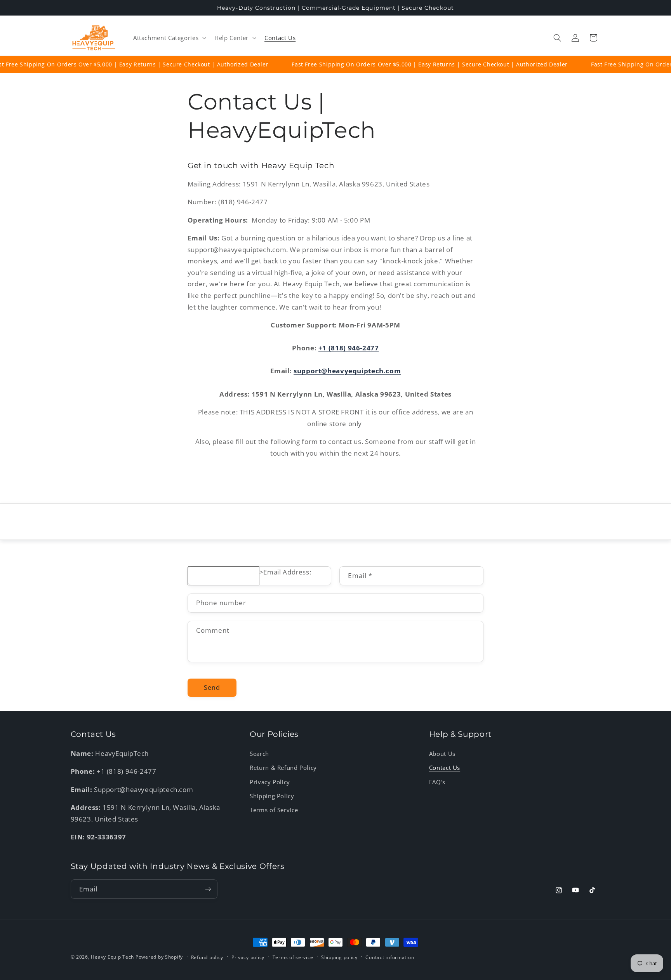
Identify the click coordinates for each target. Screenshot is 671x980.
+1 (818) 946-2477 (348, 347)
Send (212, 687)
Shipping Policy (272, 796)
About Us (442, 753)
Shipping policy (339, 957)
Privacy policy (247, 957)
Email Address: (287, 571)
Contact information (389, 957)
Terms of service (293, 957)
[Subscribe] (208, 888)
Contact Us (444, 767)
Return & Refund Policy (283, 767)
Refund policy (207, 957)
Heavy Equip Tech (112, 957)
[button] (168, 37)
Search (259, 753)
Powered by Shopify (159, 957)
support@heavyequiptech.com (347, 370)
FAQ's (437, 782)
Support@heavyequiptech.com (143, 789)
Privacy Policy (270, 782)
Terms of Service (274, 810)
